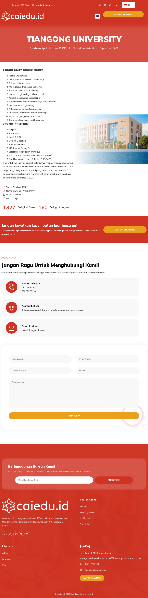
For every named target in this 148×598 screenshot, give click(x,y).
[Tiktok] (96, 5)
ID (128, 5)
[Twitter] (110, 5)
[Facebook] (105, 5)
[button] (116, 5)
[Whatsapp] (4, 534)
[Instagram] (100, 5)
